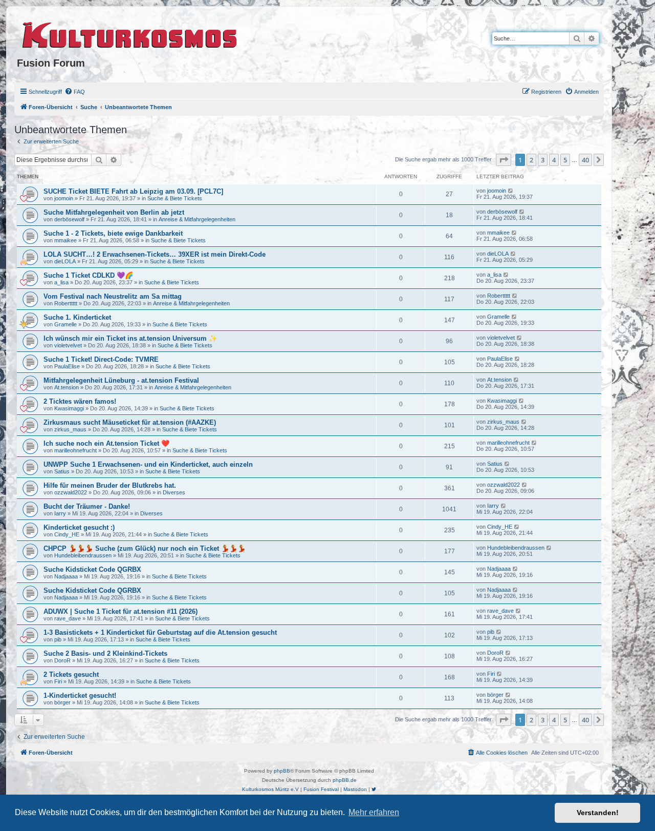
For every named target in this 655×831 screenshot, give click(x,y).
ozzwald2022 (70, 492)
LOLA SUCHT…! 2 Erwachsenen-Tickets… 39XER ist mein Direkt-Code (154, 254)
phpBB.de (345, 780)
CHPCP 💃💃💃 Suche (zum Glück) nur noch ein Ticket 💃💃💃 (144, 548)
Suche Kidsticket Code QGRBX (92, 569)
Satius (62, 471)
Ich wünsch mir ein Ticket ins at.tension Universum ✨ (130, 338)
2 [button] (531, 159)
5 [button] (565, 159)
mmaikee (65, 240)
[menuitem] (74, 92)
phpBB (282, 771)
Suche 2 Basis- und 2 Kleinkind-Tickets (105, 653)
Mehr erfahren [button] (373, 812)
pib (57, 639)
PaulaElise (67, 366)
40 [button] (585, 159)
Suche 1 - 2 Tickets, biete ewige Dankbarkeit (113, 233)
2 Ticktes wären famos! (79, 401)
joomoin (63, 198)
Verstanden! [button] (598, 812)
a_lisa (61, 282)
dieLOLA (65, 261)
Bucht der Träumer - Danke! (86, 506)
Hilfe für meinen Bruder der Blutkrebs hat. (109, 485)
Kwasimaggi (69, 408)
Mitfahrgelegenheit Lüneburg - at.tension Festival (121, 380)
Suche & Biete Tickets (174, 198)
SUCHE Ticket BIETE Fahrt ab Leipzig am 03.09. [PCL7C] (133, 191)
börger (62, 702)
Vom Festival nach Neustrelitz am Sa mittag (112, 296)
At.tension (66, 387)
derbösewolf (69, 219)
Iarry (60, 513)
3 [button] (542, 159)
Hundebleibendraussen (83, 555)
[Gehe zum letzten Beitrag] (511, 191)
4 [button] (554, 159)
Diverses (174, 492)
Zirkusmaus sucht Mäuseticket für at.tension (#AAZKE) (129, 422)
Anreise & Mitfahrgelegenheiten (197, 219)
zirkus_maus (70, 429)
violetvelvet (68, 345)
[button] (503, 160)
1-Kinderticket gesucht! (79, 695)
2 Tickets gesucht (71, 674)
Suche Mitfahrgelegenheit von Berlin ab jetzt (113, 212)
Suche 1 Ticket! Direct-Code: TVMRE (101, 359)
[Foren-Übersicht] (130, 33)
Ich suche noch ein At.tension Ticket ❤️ (106, 443)
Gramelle (65, 324)
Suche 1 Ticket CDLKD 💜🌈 (88, 275)
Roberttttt (65, 303)
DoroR (62, 660)
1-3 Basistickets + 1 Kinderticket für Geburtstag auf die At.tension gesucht (160, 632)
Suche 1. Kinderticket (77, 317)
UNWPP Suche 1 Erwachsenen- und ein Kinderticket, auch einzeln (148, 464)
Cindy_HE (66, 534)
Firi (58, 681)
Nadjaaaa (66, 576)
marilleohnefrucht (75, 450)
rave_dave (67, 618)
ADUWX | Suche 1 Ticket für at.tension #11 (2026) (120, 611)
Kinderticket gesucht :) (79, 527)
